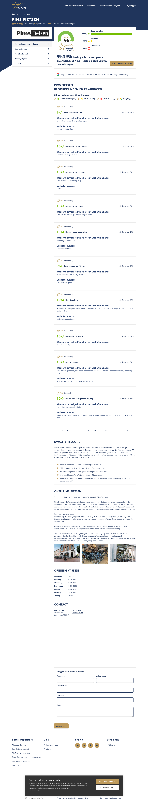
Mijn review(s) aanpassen (21, 761)
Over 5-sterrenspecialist (74, 5)
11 (78, 430)
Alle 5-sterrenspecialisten (21, 753)
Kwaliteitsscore (20, 49)
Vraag (59, 705)
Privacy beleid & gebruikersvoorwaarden (72, 798)
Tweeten (117, 112)
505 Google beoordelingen (120, 74)
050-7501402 (76, 610)
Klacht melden (17, 765)
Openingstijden (20, 59)
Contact (17, 64)
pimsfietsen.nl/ (77, 613)
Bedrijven (15, 14)
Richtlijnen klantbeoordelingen (112, 798)
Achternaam (101, 676)
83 (122, 430)
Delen (108, 112)
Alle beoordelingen (19, 745)
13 (89, 430)
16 (106, 430)
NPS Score (111, 745)
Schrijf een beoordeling (122, 63)
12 (83, 430)
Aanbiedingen (92, 5)
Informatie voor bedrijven (110, 5)
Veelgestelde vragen (51, 745)
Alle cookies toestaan (107, 781)
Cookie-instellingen (107, 787)
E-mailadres (62, 686)
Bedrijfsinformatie (21, 54)
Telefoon (60, 695)
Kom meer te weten (34, 791)
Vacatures (47, 749)
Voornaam (61, 676)
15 (100, 430)
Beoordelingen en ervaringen (26, 44)
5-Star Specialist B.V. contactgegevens (26, 757)
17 (111, 430)
